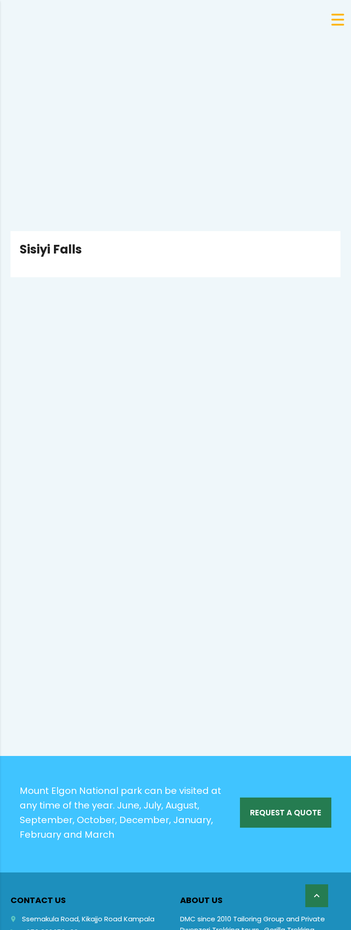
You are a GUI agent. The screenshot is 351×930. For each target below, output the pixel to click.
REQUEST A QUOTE (285, 812)
